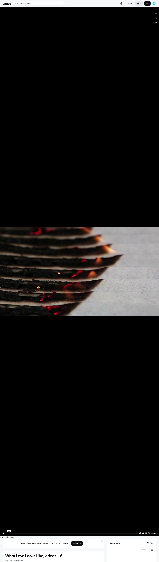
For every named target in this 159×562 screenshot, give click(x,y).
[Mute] (140, 533)
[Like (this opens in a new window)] (156, 9)
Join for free (77, 543)
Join (147, 3)
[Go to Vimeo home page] (7, 3)
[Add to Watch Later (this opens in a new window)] (156, 14)
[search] (39, 3)
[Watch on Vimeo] (154, 533)
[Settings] (143, 533)
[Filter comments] (152, 550)
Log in (139, 3)
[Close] (102, 541)
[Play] (4, 533)
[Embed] (156, 22)
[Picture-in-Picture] (146, 533)
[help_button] (121, 3)
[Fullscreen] (149, 533)
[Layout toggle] (152, 543)
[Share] (156, 18)
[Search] (148, 543)
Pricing (129, 3)
